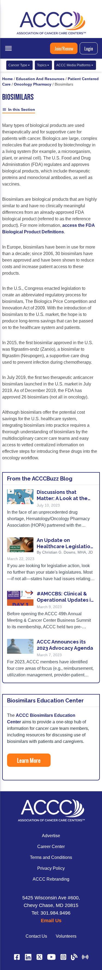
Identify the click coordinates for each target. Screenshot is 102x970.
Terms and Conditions (51, 857)
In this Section (21, 109)
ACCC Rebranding (51, 879)
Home (7, 79)
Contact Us (36, 936)
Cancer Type (17, 65)
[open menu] (8, 48)
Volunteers (66, 936)
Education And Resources (40, 79)
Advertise (51, 835)
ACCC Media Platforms (73, 65)
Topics (42, 65)
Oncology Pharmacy (32, 84)
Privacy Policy (51, 868)
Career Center (51, 846)
